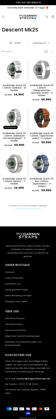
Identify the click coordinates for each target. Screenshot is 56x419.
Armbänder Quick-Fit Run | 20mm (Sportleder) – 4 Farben (42, 183)
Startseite (10, 272)
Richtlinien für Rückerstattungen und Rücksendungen (23, 343)
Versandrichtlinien (14, 324)
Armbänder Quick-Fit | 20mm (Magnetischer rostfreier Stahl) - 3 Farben (42, 90)
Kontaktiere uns (13, 284)
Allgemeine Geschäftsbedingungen (22, 336)
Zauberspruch (39, 43)
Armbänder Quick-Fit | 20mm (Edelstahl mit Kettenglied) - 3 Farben (14, 137)
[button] (3, 17)
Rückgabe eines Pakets (16, 301)
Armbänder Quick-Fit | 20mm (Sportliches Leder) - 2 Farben (42, 136)
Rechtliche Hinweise (15, 318)
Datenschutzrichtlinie (15, 330)
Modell (17, 43)
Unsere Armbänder (14, 278)
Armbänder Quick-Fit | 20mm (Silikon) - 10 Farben (14, 88)
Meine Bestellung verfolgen (18, 295)
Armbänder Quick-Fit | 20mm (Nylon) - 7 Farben (14, 181)
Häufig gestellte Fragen (16, 289)
